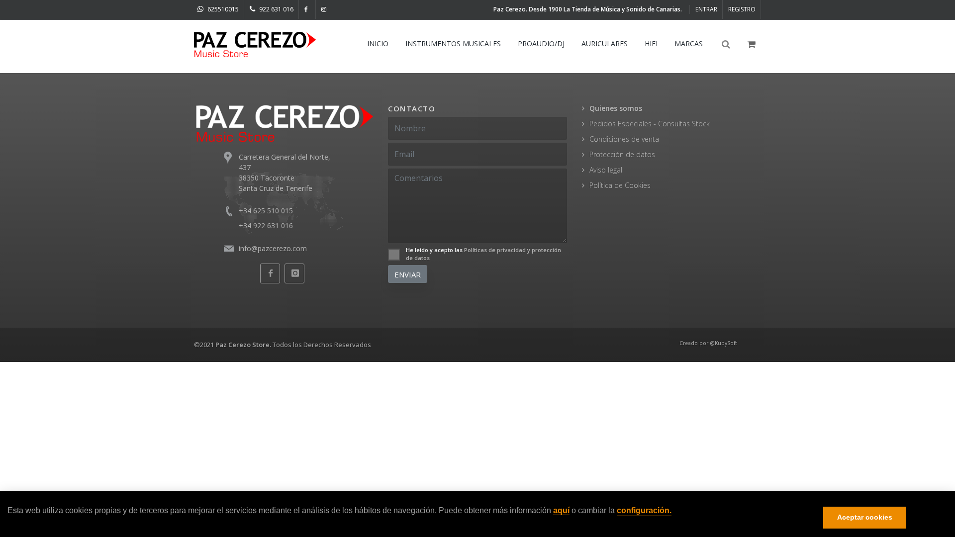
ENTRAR (706, 9)
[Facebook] (307, 9)
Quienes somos (615, 108)
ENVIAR (407, 274)
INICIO (377, 43)
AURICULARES (604, 43)
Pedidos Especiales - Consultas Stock (649, 123)
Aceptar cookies (864, 518)
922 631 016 (275, 9)
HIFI (651, 43)
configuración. (644, 511)
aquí (561, 511)
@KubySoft (723, 343)
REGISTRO (742, 9)
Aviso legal (605, 170)
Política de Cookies (620, 185)
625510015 (222, 9)
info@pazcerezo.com (273, 248)
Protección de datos (622, 154)
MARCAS (688, 43)
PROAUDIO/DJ (541, 43)
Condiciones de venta (624, 139)
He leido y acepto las (483, 254)
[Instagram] (325, 9)
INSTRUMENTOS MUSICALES (453, 43)
